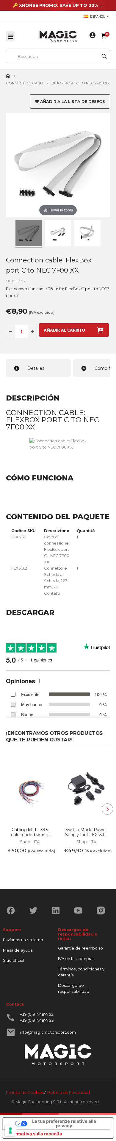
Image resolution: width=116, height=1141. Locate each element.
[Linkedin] (58, 910)
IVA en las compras (76, 958)
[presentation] (107, 809)
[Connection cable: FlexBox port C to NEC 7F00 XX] (28, 234)
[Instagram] (103, 910)
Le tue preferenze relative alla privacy (64, 1123)
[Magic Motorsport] (58, 36)
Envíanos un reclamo (23, 939)
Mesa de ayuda (18, 950)
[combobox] (52, 56)
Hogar (8, 76)
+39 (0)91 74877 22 (37, 1014)
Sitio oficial (13, 960)
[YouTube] (80, 910)
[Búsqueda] (104, 56)
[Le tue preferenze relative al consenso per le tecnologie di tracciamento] (10, 1130)
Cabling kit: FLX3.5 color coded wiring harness (29, 832)
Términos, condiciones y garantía (81, 972)
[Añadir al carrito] (16, 863)
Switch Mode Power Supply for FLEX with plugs (86, 832)
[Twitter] (36, 910)
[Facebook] (13, 910)
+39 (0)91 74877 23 (37, 1020)
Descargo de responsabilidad (73, 988)
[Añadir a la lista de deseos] (45, 763)
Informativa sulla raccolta (34, 1134)
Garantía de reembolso (80, 948)
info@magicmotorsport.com (48, 1032)
